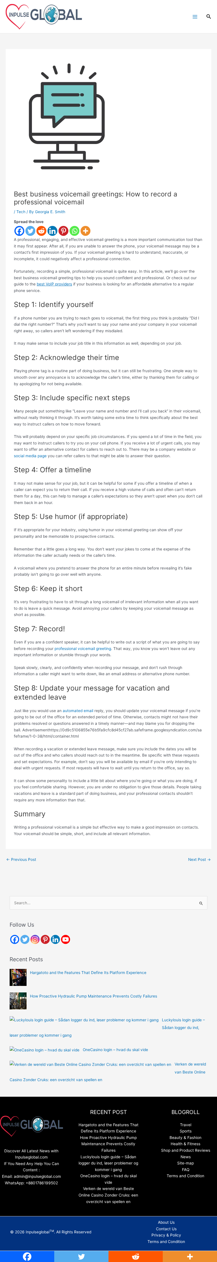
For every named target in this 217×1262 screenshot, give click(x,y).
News (186, 1157)
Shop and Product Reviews (185, 1150)
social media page (30, 456)
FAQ (185, 1169)
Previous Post (21, 859)
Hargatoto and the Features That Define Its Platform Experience (88, 972)
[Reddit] (41, 231)
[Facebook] (19, 231)
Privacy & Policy (166, 1235)
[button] (208, 16)
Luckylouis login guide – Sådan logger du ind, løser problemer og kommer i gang (108, 1163)
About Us (166, 1222)
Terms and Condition (185, 1176)
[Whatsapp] (74, 231)
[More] (85, 231)
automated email (78, 710)
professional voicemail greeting (83, 648)
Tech (20, 211)
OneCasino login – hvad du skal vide (115, 1049)
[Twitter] (30, 231)
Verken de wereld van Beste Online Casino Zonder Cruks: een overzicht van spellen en (108, 1195)
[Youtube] (65, 939)
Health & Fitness (185, 1144)
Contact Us (166, 1229)
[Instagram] (35, 939)
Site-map (185, 1163)
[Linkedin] (52, 231)
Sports (186, 1131)
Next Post (199, 859)
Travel (185, 1125)
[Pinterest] (63, 231)
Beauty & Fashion (185, 1137)
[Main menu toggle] (195, 16)
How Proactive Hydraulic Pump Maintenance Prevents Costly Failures (93, 996)
